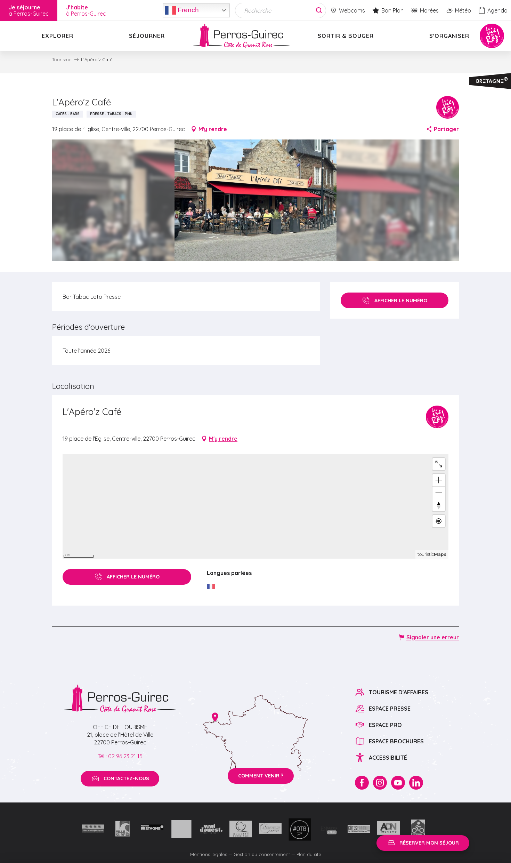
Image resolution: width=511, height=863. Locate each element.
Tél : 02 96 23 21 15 (120, 756)
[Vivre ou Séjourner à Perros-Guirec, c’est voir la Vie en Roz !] (241, 36)
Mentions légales (208, 854)
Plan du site (309, 854)
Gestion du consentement (262, 854)
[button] (256, 200)
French (187, 9)
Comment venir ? (260, 776)
